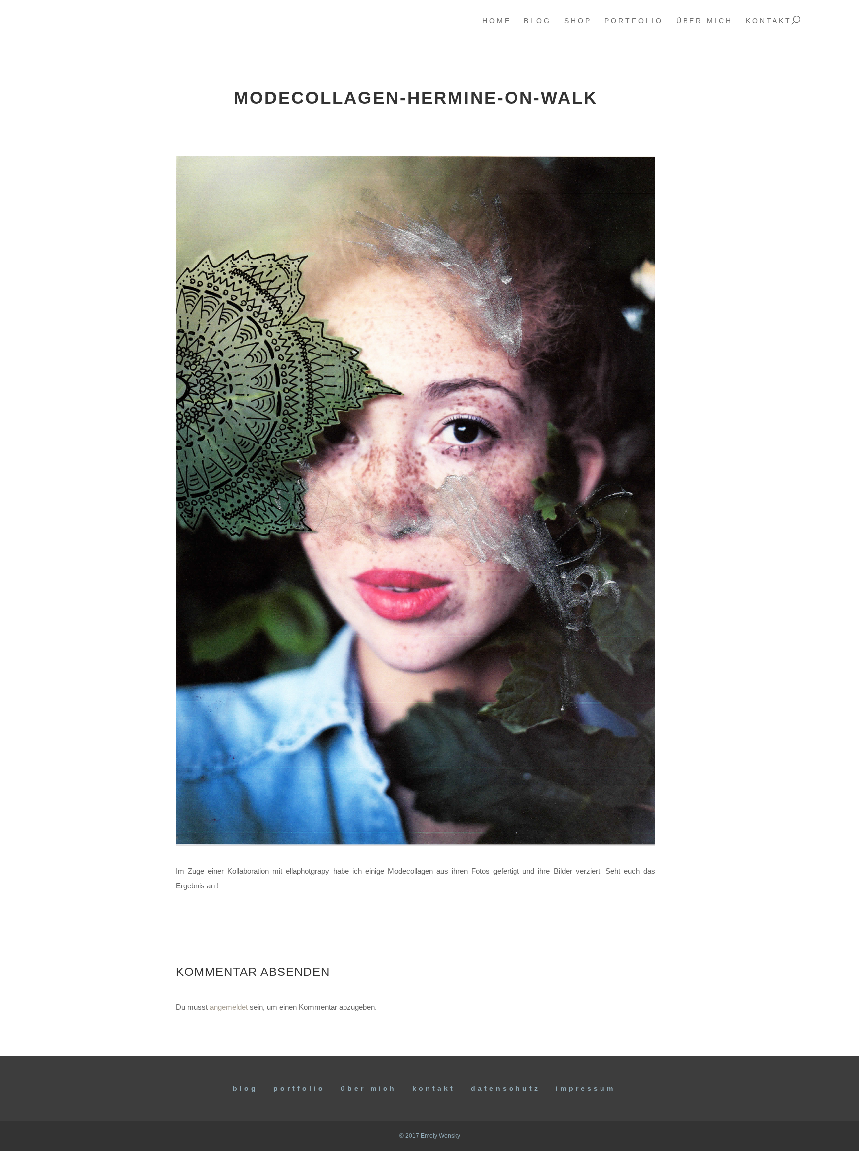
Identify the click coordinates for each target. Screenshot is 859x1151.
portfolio (633, 21)
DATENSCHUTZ (505, 1088)
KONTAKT (433, 1088)
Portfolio (299, 1088)
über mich (704, 21)
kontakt (769, 21)
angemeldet (229, 1007)
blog (537, 21)
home (496, 21)
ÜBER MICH (369, 1088)
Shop (578, 21)
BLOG (245, 1088)
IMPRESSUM (585, 1088)
